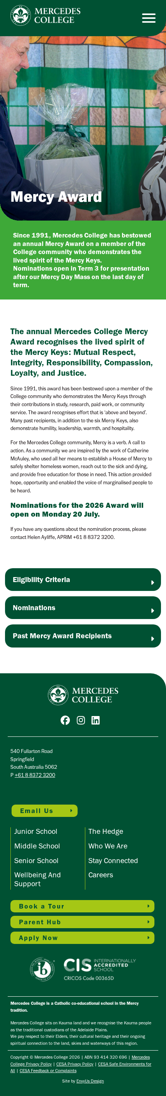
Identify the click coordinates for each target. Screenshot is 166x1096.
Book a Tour (41, 906)
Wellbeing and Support (37, 879)
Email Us (37, 811)
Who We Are (107, 845)
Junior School (36, 831)
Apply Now (38, 938)
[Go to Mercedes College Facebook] (67, 722)
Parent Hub (40, 922)
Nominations (34, 607)
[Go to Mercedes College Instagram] (83, 722)
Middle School (37, 845)
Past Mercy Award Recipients (62, 635)
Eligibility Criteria (41, 579)
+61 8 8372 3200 (35, 775)
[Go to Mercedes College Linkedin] (97, 722)
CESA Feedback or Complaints (48, 1070)
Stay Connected (113, 860)
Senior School (36, 860)
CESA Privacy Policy (74, 1064)
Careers (100, 874)
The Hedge (105, 831)
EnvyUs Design (90, 1081)
